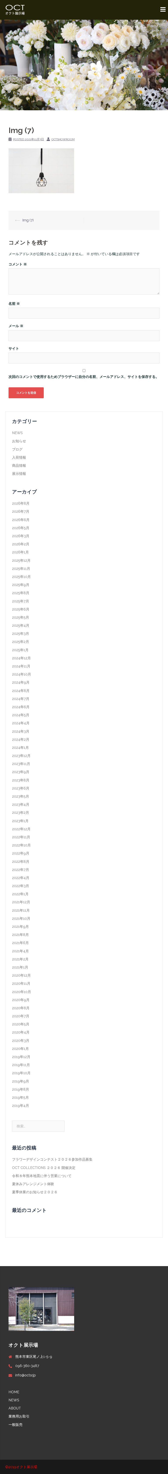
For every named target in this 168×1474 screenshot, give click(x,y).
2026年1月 (20, 552)
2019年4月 (20, 1106)
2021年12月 (21, 902)
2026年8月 (21, 503)
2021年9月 (20, 927)
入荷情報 (19, 457)
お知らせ (19, 441)
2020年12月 (21, 975)
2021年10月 (21, 918)
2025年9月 (20, 585)
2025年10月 (21, 577)
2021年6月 (20, 943)
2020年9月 (21, 1000)
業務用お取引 (19, 1416)
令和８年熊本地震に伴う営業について (42, 1176)
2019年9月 (20, 1081)
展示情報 (19, 474)
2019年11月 (21, 1065)
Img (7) (28, 220)
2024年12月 (21, 658)
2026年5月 (20, 528)
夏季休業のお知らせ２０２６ (35, 1192)
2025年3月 (20, 634)
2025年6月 (20, 609)
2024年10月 (21, 674)
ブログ (17, 449)
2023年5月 (20, 796)
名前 (14, 304)
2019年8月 (20, 1089)
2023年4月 (20, 804)
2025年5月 (20, 617)
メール (16, 326)
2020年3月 (20, 1041)
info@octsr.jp (25, 1375)
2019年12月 (21, 1057)
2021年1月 (20, 967)
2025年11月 (21, 569)
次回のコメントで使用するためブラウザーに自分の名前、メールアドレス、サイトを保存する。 (84, 377)
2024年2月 (20, 739)
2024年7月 (20, 699)
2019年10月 (21, 1073)
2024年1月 (20, 748)
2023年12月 (21, 756)
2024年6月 (21, 707)
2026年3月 (20, 536)
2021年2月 (20, 959)
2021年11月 (21, 910)
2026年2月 (20, 544)
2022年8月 (20, 862)
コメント (18, 264)
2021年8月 (20, 935)
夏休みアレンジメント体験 (33, 1184)
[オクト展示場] (15, 9)
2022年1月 (20, 894)
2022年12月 (21, 829)
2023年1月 (20, 821)
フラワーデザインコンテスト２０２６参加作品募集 (52, 1159)
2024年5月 (20, 715)
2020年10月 (21, 992)
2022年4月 (20, 878)
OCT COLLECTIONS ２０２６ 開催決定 (43, 1168)
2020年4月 (21, 1032)
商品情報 (19, 465)
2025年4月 (20, 625)
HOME (14, 1392)
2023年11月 (21, 764)
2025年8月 (20, 593)
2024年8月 (21, 691)
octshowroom (63, 139)
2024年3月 (20, 731)
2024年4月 (21, 723)
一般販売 (16, 1425)
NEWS (17, 433)
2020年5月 (20, 1024)
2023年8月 (20, 780)
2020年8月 (21, 1008)
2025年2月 (20, 642)
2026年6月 (21, 520)
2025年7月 (20, 601)
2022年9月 (20, 853)
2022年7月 (20, 870)
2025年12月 (21, 560)
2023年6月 (20, 788)
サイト (14, 348)
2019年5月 (20, 1097)
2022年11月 (21, 837)
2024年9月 (21, 682)
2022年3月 (20, 886)
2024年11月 (21, 666)
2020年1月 (20, 1049)
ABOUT (15, 1408)
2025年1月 (20, 650)
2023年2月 (20, 813)
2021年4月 (20, 951)
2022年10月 (21, 845)
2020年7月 (20, 1016)
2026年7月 (20, 511)
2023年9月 (20, 772)
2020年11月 (21, 983)
